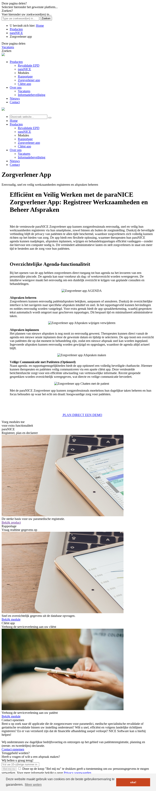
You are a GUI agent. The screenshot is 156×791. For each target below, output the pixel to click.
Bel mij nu (9, 768)
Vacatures (8, 47)
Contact (15, 164)
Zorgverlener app (29, 142)
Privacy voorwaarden (77, 773)
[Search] (49, 117)
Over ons (16, 150)
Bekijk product (11, 522)
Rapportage (25, 139)
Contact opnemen (13, 749)
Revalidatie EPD (28, 128)
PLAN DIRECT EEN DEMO (82, 415)
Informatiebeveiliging (31, 157)
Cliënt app (24, 146)
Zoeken (46, 18)
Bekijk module (11, 619)
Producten (16, 29)
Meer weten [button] (33, 784)
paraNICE (16, 33)
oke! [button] (133, 782)
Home (40, 25)
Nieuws (15, 161)
